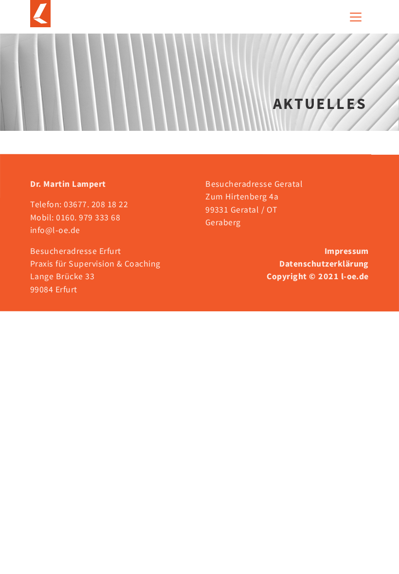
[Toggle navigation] (356, 17)
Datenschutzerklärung (324, 263)
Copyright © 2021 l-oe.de (318, 276)
